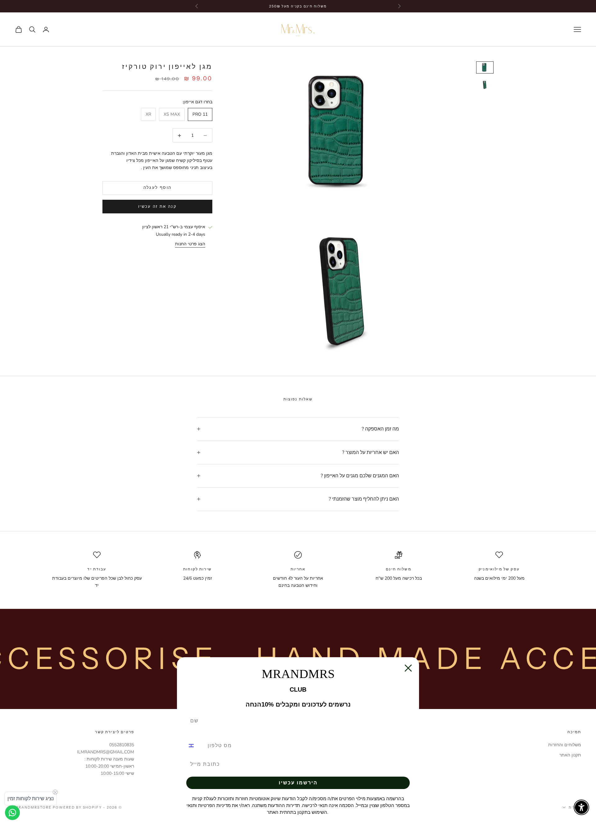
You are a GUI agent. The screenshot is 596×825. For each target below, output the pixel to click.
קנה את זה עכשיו (157, 206)
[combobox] (195, 745)
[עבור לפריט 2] (485, 84)
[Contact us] (12, 812)
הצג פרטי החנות (190, 244)
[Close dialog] (408, 668)
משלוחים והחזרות (564, 745)
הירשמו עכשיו (298, 782)
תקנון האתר (570, 755)
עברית (575, 807)
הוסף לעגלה (157, 188)
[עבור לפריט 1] (485, 67)
